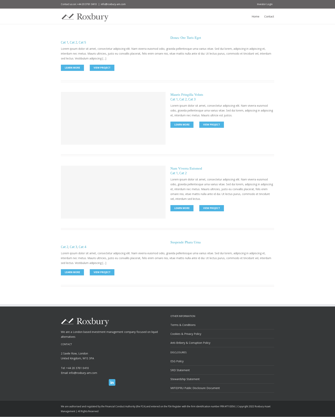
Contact (269, 16)
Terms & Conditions (183, 325)
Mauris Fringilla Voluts (186, 94)
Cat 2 (73, 42)
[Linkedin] (112, 382)
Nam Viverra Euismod (186, 168)
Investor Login (265, 4)
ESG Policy (177, 361)
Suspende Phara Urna (185, 242)
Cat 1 (64, 42)
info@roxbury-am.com (113, 4)
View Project (102, 67)
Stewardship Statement (185, 379)
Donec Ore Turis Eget (185, 37)
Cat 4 (82, 247)
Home (255, 16)
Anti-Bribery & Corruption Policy (190, 343)
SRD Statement (180, 370)
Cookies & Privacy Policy (185, 334)
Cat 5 (82, 42)
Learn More (72, 67)
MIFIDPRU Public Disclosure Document (195, 388)
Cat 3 (192, 99)
